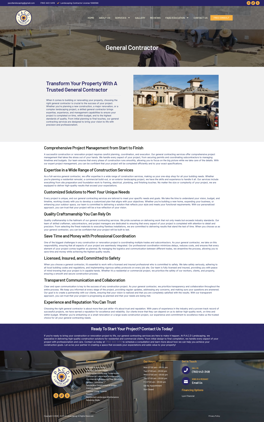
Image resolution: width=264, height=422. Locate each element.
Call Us (195, 368)
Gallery (140, 17)
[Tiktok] (253, 3)
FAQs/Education (175, 17)
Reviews (155, 17)
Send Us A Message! (200, 379)
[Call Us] (186, 370)
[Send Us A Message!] (186, 381)
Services (120, 17)
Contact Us (201, 17)
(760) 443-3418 (113, 341)
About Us (104, 17)
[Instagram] (249, 3)
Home (91, 17)
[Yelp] (258, 3)
